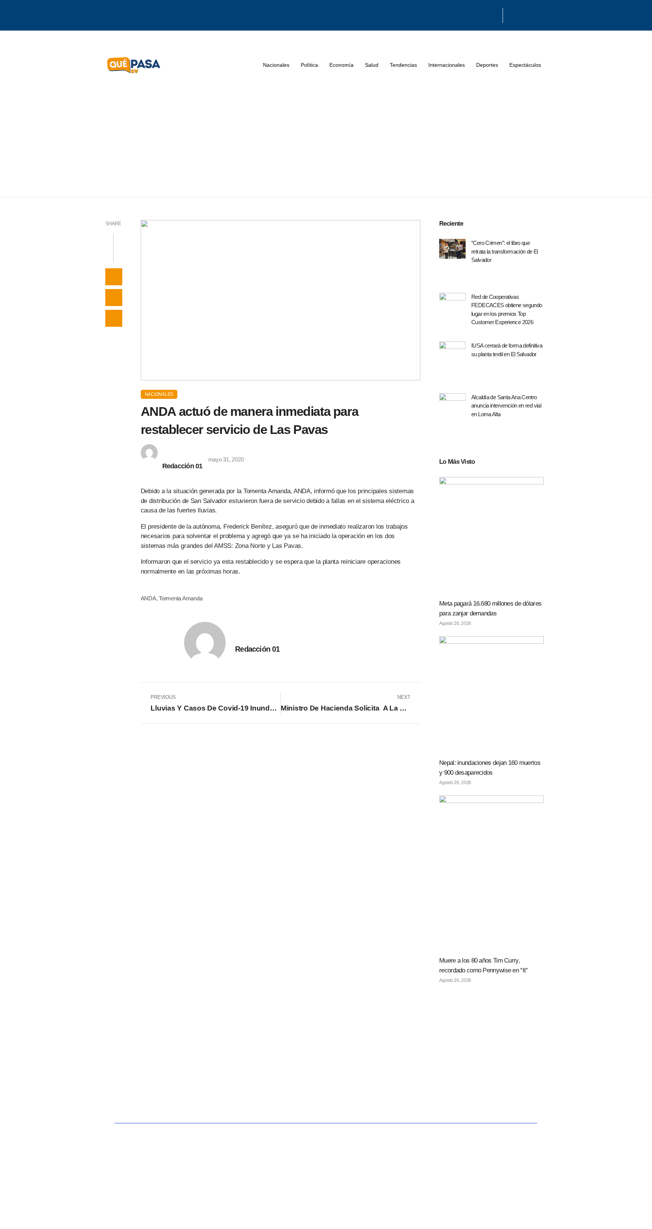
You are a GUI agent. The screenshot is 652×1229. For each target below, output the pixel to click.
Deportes (487, 65)
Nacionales (276, 65)
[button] (113, 276)
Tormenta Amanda (180, 598)
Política (309, 65)
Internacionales (446, 65)
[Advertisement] (326, 140)
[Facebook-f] (475, 14)
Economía (341, 65)
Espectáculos (525, 65)
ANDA (148, 598)
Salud (371, 65)
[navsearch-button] (512, 15)
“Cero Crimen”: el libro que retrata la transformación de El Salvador (504, 251)
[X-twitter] (484, 14)
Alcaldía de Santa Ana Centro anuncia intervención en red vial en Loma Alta (506, 405)
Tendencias (403, 65)
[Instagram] (494, 14)
